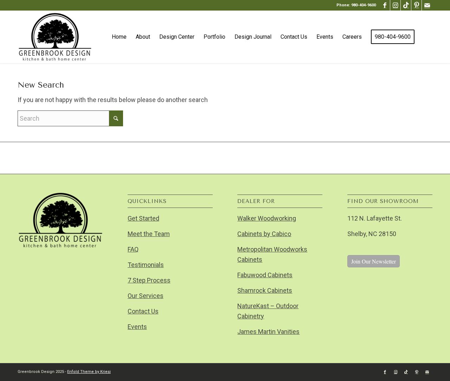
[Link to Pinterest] (416, 5)
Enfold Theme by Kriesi (89, 371)
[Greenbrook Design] (55, 37)
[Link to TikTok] (406, 5)
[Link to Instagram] (395, 5)
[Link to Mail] (427, 5)
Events (137, 326)
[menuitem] (119, 37)
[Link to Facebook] (385, 5)
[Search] (426, 37)
